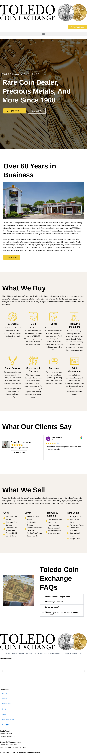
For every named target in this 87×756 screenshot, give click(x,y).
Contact (5, 725)
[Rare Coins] (12, 316)
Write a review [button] (19, 452)
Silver (54, 324)
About (4, 699)
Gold (33, 324)
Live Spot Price (8, 720)
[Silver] (53, 316)
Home (4, 693)
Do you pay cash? (52, 607)
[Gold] (33, 316)
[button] (43, 34)
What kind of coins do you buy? (57, 597)
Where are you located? (54, 602)
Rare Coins (13, 324)
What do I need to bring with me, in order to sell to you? (62, 613)
